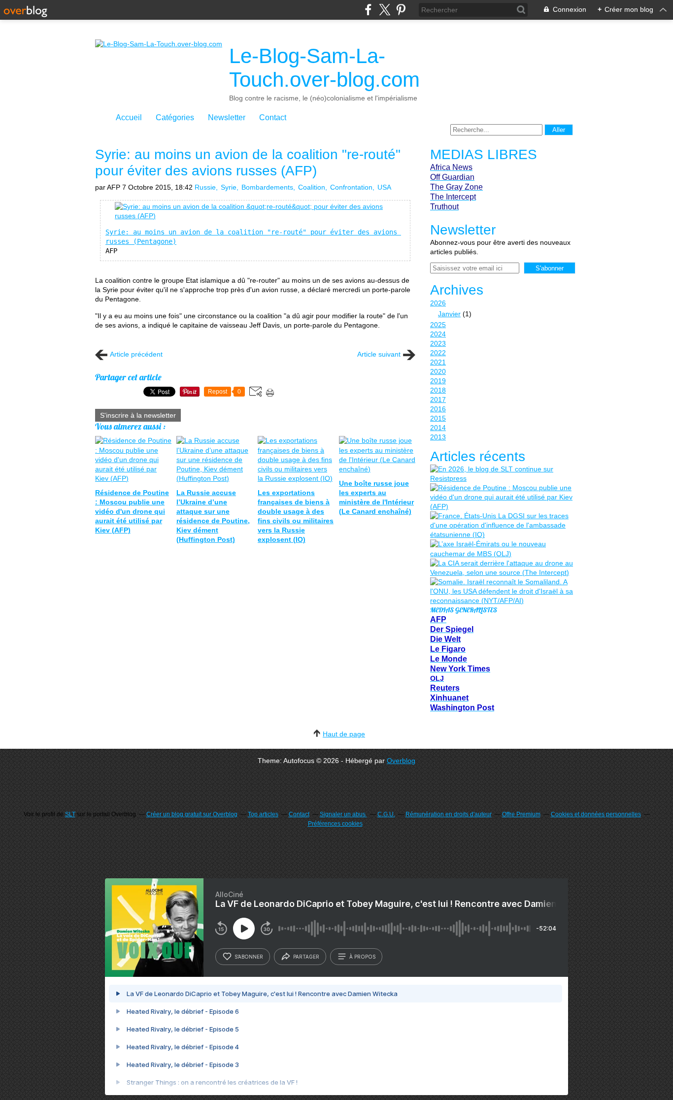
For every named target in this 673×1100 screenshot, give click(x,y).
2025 (438, 325)
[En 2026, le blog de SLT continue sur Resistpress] (501, 474)
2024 (438, 334)
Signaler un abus (343, 814)
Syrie (228, 187)
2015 (438, 418)
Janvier (449, 314)
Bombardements (267, 187)
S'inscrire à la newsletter (138, 415)
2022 (438, 353)
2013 (438, 437)
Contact (272, 117)
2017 (438, 399)
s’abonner (249, 957)
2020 (438, 371)
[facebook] (368, 9)
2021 (438, 362)
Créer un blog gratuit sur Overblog (191, 814)
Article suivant (379, 354)
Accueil (129, 117)
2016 (438, 409)
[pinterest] (401, 9)
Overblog (401, 761)
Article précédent (136, 354)
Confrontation (351, 187)
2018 (438, 390)
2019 (438, 381)
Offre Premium (521, 814)
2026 (438, 303)
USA (384, 187)
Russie (205, 187)
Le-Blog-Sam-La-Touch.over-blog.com (324, 67)
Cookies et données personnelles (596, 814)
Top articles (263, 814)
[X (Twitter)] (384, 9)
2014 (438, 428)
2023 (438, 343)
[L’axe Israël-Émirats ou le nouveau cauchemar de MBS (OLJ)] (501, 548)
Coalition (311, 187)
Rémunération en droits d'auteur (448, 814)
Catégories (175, 117)
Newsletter (226, 117)
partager (306, 957)
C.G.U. (386, 814)
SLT (70, 814)
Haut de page (344, 734)
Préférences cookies (335, 823)
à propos (362, 957)
